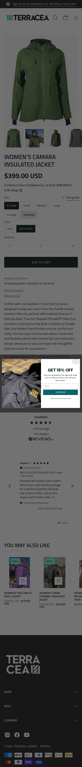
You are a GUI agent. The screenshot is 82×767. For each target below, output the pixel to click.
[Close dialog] (75, 361)
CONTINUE (60, 392)
